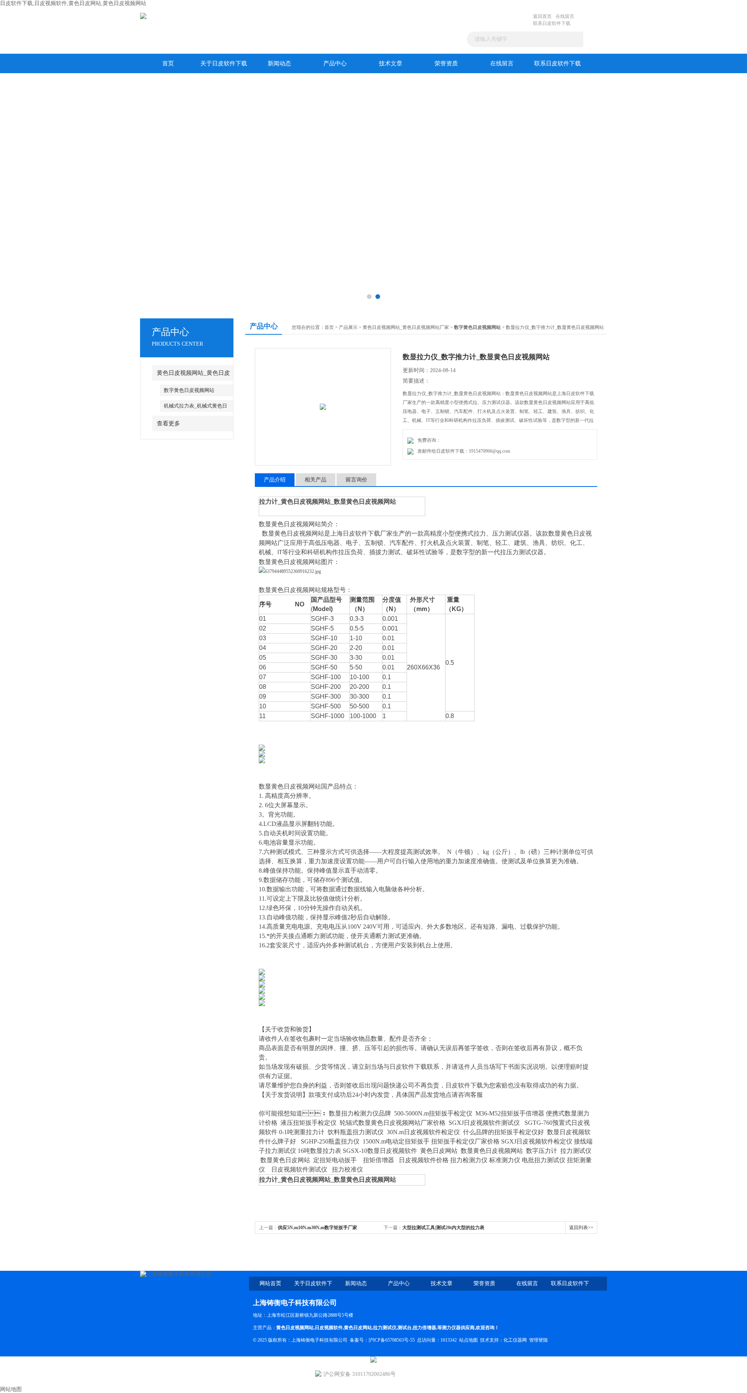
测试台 (405, 1327)
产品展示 (348, 327)
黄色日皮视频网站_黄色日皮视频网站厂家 (406, 327)
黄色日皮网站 (358, 1327)
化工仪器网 (515, 1340)
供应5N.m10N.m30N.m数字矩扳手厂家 (317, 1227)
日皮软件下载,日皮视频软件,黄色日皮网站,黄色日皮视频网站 (73, 3)
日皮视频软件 (329, 1327)
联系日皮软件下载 (551, 23)
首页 (168, 63)
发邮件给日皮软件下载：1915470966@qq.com (462, 451)
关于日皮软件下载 (223, 63)
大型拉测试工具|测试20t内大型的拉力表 (443, 1227)
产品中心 (335, 63)
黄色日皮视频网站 (295, 1327)
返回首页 (542, 16)
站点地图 (468, 1340)
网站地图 (11, 1389)
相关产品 (315, 480)
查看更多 (168, 423)
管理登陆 (538, 1340)
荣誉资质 (446, 63)
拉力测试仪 (384, 1327)
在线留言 (565, 16)
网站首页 (270, 1283)
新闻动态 (279, 63)
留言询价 (356, 480)
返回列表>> (581, 1227)
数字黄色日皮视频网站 (189, 390)
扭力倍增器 (424, 1327)
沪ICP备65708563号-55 (391, 1340)
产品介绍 (275, 480)
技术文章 (390, 63)
